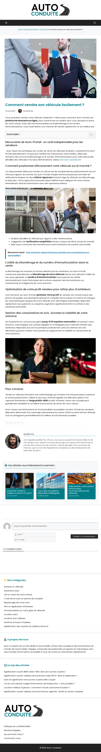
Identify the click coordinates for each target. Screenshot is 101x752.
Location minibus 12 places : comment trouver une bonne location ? (37, 687)
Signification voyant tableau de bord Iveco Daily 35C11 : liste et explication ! (40, 675)
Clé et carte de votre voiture (18, 594)
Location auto (11, 614)
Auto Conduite (24, 29)
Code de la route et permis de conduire (23, 598)
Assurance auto (11, 590)
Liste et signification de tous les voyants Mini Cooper (29, 679)
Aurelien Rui (28, 111)
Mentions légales (12, 730)
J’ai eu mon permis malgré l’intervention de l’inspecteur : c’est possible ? (39, 683)
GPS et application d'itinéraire (18, 606)
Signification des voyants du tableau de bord (26, 626)
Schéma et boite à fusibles (17, 622)
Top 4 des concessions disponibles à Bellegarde (49, 492)
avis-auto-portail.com (70, 159)
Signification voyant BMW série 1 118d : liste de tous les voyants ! (35, 671)
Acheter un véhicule (39, 29)
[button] (94, 23)
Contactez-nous (12, 738)
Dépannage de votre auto (17, 602)
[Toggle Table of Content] (90, 135)
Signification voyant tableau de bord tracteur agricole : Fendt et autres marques (43, 691)
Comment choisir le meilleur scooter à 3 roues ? (19, 492)
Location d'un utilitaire (14, 618)
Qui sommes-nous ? (14, 734)
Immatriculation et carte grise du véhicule (24, 610)
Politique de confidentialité (17, 726)
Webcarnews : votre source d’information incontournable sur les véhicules (81, 489)
